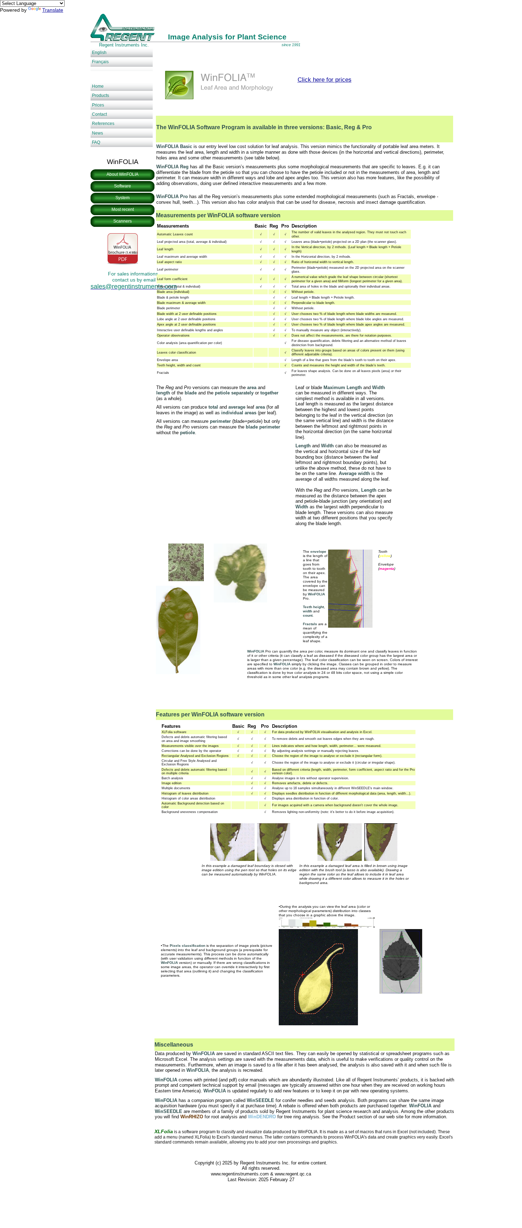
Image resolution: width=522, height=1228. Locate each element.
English (99, 52)
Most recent (123, 209)
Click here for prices (325, 79)
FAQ (96, 142)
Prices (98, 105)
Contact (99, 114)
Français (100, 61)
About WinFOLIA (122, 174)
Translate (52, 10)
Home (98, 86)
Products (100, 95)
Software (122, 186)
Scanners (122, 221)
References (103, 123)
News (97, 133)
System (122, 197)
